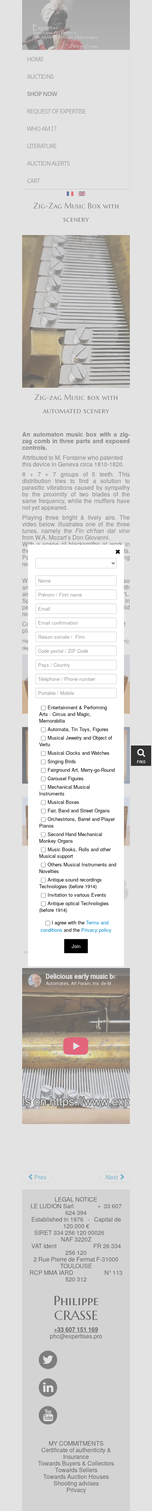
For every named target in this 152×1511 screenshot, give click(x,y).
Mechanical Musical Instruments (64, 790)
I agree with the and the (76, 926)
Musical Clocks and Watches (79, 753)
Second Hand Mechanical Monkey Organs (70, 837)
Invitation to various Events (77, 895)
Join (76, 945)
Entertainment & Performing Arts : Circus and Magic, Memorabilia (73, 714)
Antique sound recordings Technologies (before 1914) (70, 883)
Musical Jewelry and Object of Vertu (75, 741)
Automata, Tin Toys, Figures (78, 729)
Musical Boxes (63, 802)
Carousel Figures (66, 778)
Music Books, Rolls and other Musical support (75, 852)
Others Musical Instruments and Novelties (77, 868)
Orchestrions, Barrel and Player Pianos (77, 822)
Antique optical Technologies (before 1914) (74, 906)
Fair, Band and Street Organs (79, 810)
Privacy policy (96, 929)
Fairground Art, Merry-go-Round (81, 770)
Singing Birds (62, 761)
